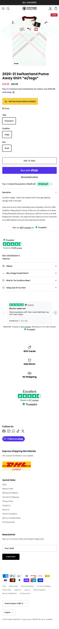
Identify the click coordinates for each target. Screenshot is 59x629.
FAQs (4, 484)
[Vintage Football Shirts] (29, 8)
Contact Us (6, 505)
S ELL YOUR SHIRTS (29, 2)
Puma (7, 108)
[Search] (9, 8)
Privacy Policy (7, 501)
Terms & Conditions (9, 513)
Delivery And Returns (10, 492)
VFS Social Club (8, 522)
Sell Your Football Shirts (11, 518)
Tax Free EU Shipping (10, 497)
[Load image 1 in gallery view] (29, 41)
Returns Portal (7, 488)
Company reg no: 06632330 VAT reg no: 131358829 (37, 619)
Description (6, 192)
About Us (5, 509)
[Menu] (3, 8)
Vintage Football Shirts (14, 619)
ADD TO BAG (29, 160)
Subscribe (11, 557)
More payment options (29, 177)
